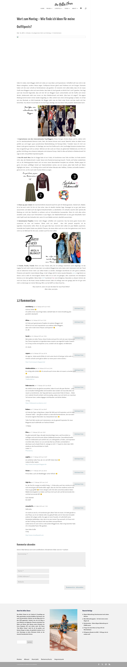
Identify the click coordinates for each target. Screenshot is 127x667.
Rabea (27, 409)
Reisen (49, 8)
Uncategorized (35, 33)
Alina (27, 320)
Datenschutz (46, 659)
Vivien (27, 471)
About (74, 8)
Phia (27, 432)
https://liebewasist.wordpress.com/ (36, 403)
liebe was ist (29, 385)
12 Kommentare (56, 33)
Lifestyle (58, 8)
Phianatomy (29, 451)
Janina (74, 273)
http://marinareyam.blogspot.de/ (35, 362)
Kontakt (35, 659)
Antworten (79, 308)
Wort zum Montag (45, 33)
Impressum (59, 659)
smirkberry (29, 307)
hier (53, 278)
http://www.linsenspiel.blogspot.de (35, 464)
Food (66, 8)
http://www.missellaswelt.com (34, 535)
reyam (27, 353)
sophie (27, 457)
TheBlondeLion (29, 379)
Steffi (43, 278)
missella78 (29, 506)
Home (42, 8)
